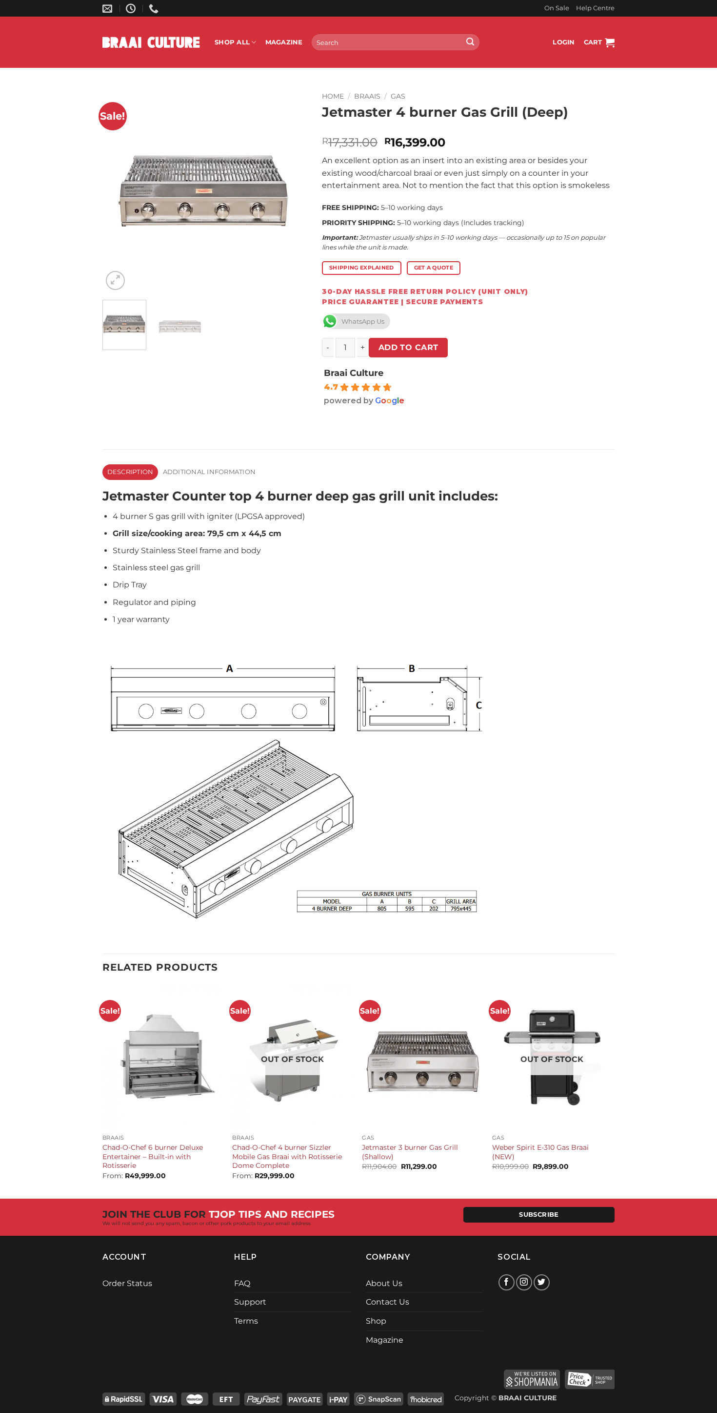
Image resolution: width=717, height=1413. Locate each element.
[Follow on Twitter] (542, 1282)
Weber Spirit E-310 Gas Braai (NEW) (540, 1152)
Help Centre (595, 8)
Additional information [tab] (209, 472)
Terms (246, 1321)
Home (333, 96)
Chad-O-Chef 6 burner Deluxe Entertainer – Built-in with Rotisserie (152, 1156)
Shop (376, 1321)
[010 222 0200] (155, 8)
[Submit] (470, 42)
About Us (384, 1283)
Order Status (127, 1283)
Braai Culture (353, 373)
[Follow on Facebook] (506, 1282)
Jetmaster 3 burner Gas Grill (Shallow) (410, 1152)
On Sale (556, 8)
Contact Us (387, 1302)
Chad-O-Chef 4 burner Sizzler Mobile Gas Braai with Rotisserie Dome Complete (287, 1156)
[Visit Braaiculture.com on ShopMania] (532, 1378)
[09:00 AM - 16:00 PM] (132, 8)
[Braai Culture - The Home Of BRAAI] (151, 42)
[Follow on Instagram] (524, 1282)
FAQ (242, 1283)
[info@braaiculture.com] (108, 8)
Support (250, 1302)
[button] (564, 42)
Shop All (232, 42)
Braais (367, 96)
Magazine (284, 42)
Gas (398, 96)
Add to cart (408, 347)
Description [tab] (130, 472)
